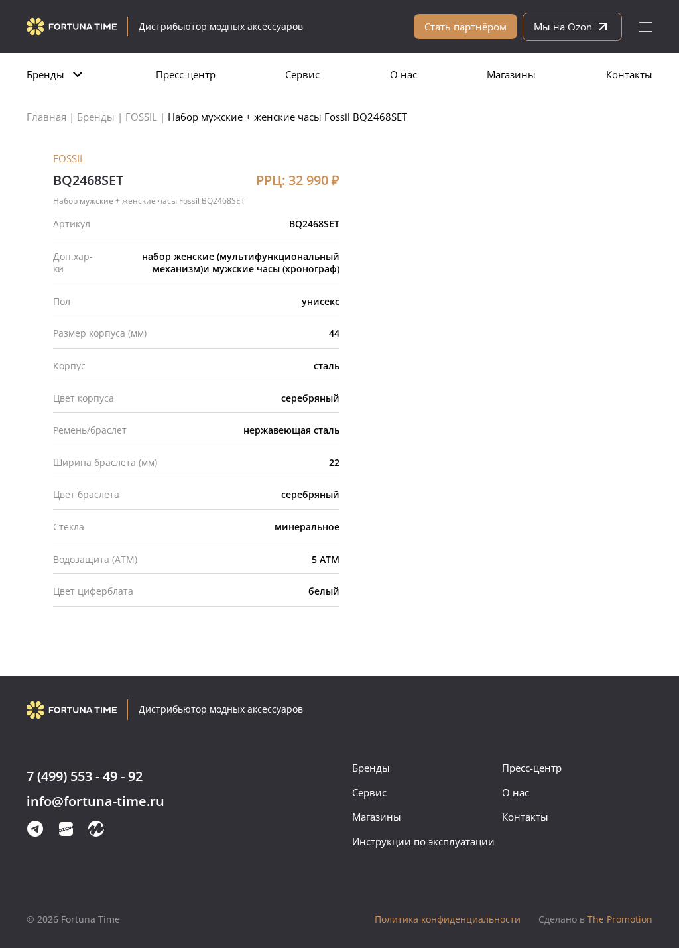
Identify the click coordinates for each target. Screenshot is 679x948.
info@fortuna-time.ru (95, 801)
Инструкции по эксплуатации (423, 841)
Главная (46, 116)
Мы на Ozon (563, 26)
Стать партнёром (465, 26)
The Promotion (595, 919)
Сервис (302, 74)
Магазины (511, 74)
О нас (403, 74)
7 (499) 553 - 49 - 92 (85, 776)
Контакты (629, 74)
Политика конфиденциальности (448, 919)
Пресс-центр (186, 74)
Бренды (45, 74)
